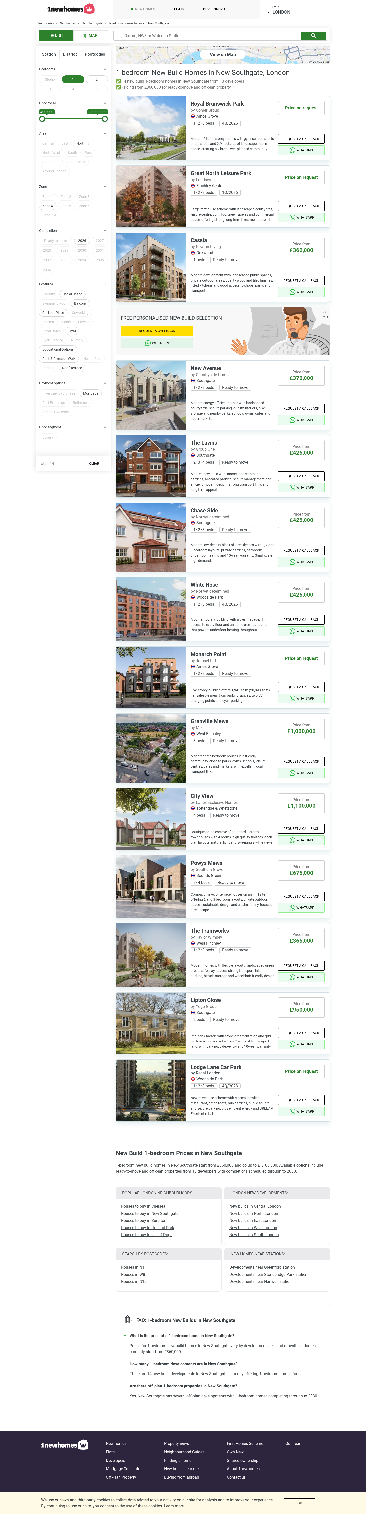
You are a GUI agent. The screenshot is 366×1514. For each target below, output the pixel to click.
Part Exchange (53, 403)
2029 (64, 250)
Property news (176, 1443)
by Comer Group (205, 110)
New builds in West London (253, 1227)
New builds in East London (252, 1220)
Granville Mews (209, 721)
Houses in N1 (132, 1267)
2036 (47, 270)
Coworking (80, 313)
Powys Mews (206, 863)
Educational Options (58, 349)
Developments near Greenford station (262, 1267)
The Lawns (204, 443)
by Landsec (201, 179)
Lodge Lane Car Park (216, 1067)
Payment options (52, 383)
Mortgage (90, 393)
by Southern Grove (207, 869)
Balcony (80, 303)
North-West (51, 153)
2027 (100, 241)
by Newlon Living (206, 246)
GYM (72, 331)
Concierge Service (75, 322)
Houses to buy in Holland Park (147, 1227)
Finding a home (177, 1460)
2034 (82, 260)
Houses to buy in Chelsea (143, 1206)
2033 (64, 260)
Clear (94, 463)
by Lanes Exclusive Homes (214, 802)
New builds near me (181, 1469)
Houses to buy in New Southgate (149, 1213)
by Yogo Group (204, 1006)
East (64, 143)
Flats (179, 9)
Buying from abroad (181, 1477)
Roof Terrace (72, 368)
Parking (48, 368)
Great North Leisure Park (221, 173)
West (89, 153)
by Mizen (199, 727)
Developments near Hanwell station (260, 1281)
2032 (47, 260)
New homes (145, 9)
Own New (235, 1452)
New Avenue (206, 368)
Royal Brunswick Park (217, 104)
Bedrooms (47, 69)
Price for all (47, 103)
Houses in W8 (133, 1274)
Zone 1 (47, 197)
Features (46, 284)
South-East (51, 162)
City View (202, 796)
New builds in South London (254, 1234)
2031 (100, 250)
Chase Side (204, 510)
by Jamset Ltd (203, 660)
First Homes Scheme (245, 1443)
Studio (50, 79)
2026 (82, 241)
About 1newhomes (243, 1469)
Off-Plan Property (121, 1477)
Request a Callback (301, 139)
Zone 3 (84, 197)
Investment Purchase (58, 393)
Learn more (174, 1506)
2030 (82, 250)
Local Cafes (51, 331)
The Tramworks (210, 931)
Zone (43, 187)
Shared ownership (242, 1460)
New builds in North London (253, 1213)
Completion (48, 231)
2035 (100, 260)
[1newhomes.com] (64, 1460)
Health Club (92, 359)
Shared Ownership (56, 412)
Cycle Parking (52, 340)
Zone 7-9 (49, 215)
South (72, 153)
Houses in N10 (134, 1281)
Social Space (72, 294)
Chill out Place (53, 313)
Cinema (48, 322)
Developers (214, 9)
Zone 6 (84, 206)
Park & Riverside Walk (58, 359)
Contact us (236, 1477)
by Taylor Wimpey (206, 937)
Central (48, 143)
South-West (76, 162)
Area (42, 133)
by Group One (203, 449)
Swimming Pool (54, 303)
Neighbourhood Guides (184, 1452)
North (80, 143)
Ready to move (55, 241)
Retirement (81, 403)
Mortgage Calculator (124, 1469)
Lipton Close (206, 1000)
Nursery (77, 340)
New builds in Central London (255, 1206)
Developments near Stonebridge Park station (268, 1274)
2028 (47, 250)
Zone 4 (47, 206)
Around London (54, 171)
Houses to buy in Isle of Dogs (146, 1234)
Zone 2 (66, 197)
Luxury (47, 437)
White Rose (204, 585)
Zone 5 (66, 206)
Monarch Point (208, 654)
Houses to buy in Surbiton (143, 1220)
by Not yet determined (210, 517)
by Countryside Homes (210, 374)
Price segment (50, 427)
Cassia (199, 240)
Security (48, 294)
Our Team (294, 1443)
